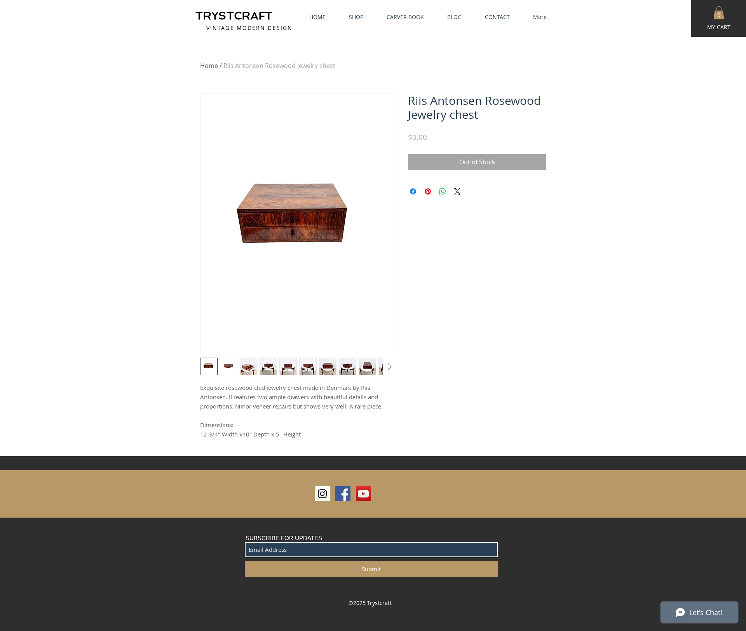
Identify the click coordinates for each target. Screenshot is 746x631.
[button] (718, 12)
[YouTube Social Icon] (363, 493)
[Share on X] (457, 191)
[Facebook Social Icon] (342, 493)
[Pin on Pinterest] (427, 191)
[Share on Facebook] (413, 191)
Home (209, 65)
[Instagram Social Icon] (322, 493)
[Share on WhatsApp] (442, 191)
